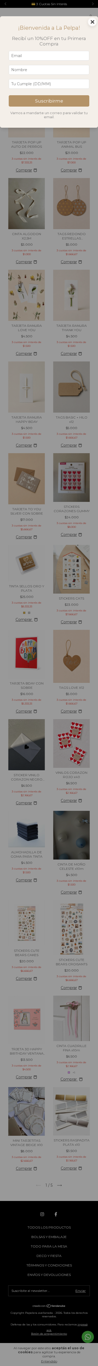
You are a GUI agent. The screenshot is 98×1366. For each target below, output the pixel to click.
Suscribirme (49, 101)
